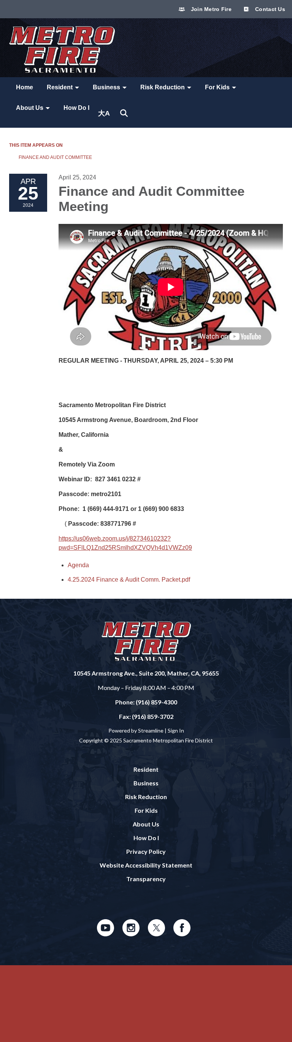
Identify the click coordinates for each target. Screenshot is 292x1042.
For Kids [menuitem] (217, 87)
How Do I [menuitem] (76, 108)
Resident (146, 769)
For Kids (146, 810)
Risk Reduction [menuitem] (162, 87)
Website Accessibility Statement (146, 865)
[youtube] (105, 933)
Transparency (146, 878)
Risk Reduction (146, 796)
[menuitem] (104, 113)
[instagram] (131, 933)
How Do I (146, 837)
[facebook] (181, 933)
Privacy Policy (146, 851)
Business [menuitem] (106, 87)
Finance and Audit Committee (55, 157)
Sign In (176, 730)
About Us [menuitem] (29, 108)
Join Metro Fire (210, 9)
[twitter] (156, 933)
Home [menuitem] (24, 87)
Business (146, 783)
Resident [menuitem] (60, 87)
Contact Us (269, 9)
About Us (146, 824)
